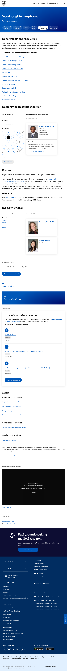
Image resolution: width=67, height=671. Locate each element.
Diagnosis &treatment (18, 27)
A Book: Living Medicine (9, 440)
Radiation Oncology (9, 96)
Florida (4, 222)
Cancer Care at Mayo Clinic (12, 61)
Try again (33, 492)
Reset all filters (8, 161)
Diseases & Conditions (10, 10)
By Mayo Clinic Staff (8, 262)
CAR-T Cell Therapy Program (12, 68)
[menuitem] (7, 27)
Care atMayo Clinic (53, 27)
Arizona (4, 220)
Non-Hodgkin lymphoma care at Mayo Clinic (15, 267)
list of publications (13, 197)
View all (4, 227)
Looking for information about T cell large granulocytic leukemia (24, 351)
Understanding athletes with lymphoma (14, 427)
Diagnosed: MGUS (10, 334)
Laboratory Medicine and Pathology (15, 80)
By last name (5, 128)
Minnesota (5, 225)
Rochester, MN (9, 124)
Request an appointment (11, 274)
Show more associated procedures (12, 415)
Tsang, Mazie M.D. (44, 240)
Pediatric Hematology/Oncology (13, 92)
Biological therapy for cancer (10, 411)
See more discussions (13, 380)
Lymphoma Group (8, 84)
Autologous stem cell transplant (11, 406)
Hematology (6, 72)
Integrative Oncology (9, 76)
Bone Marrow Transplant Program (14, 57)
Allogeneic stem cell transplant (11, 402)
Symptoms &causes (7, 27)
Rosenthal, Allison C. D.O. (46, 222)
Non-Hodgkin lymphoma (20, 16)
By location (5, 120)
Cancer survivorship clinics (11, 64)
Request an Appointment (11, 21)
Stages (26, 27)
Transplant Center (8, 100)
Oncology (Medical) (9, 88)
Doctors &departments (43, 27)
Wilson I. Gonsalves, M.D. (46, 126)
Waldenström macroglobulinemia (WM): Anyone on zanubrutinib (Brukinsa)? (27, 368)
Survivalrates (34, 27)
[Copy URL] (44, 488)
